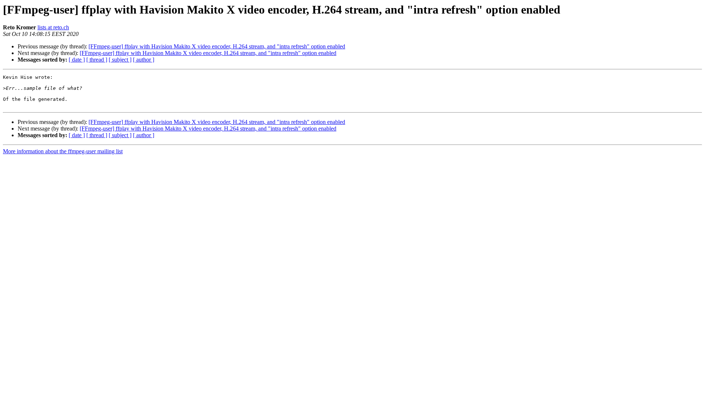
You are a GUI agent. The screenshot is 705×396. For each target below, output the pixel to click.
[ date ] (77, 59)
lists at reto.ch (53, 27)
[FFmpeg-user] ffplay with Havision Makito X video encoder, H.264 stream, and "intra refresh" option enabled (216, 46)
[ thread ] (96, 59)
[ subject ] (120, 59)
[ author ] (143, 59)
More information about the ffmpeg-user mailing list (63, 151)
